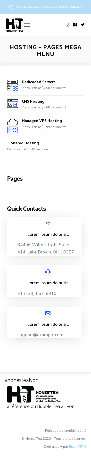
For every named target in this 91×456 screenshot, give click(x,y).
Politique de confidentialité (65, 430)
